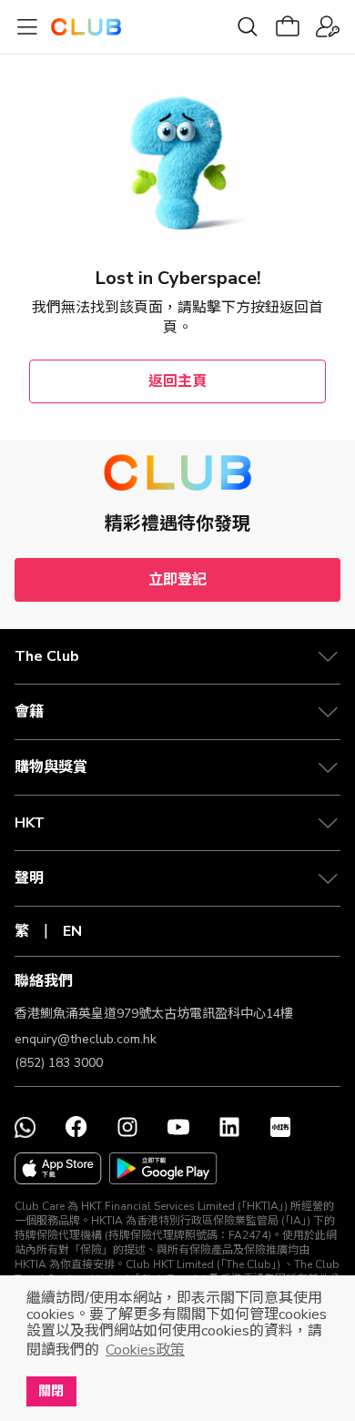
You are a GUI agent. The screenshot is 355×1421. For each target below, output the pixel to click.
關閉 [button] (51, 1391)
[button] (177, 656)
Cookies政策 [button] (145, 1350)
